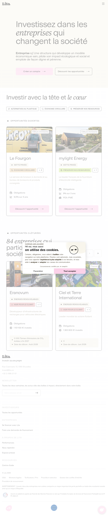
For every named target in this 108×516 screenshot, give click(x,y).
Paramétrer (38, 271)
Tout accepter (70, 271)
